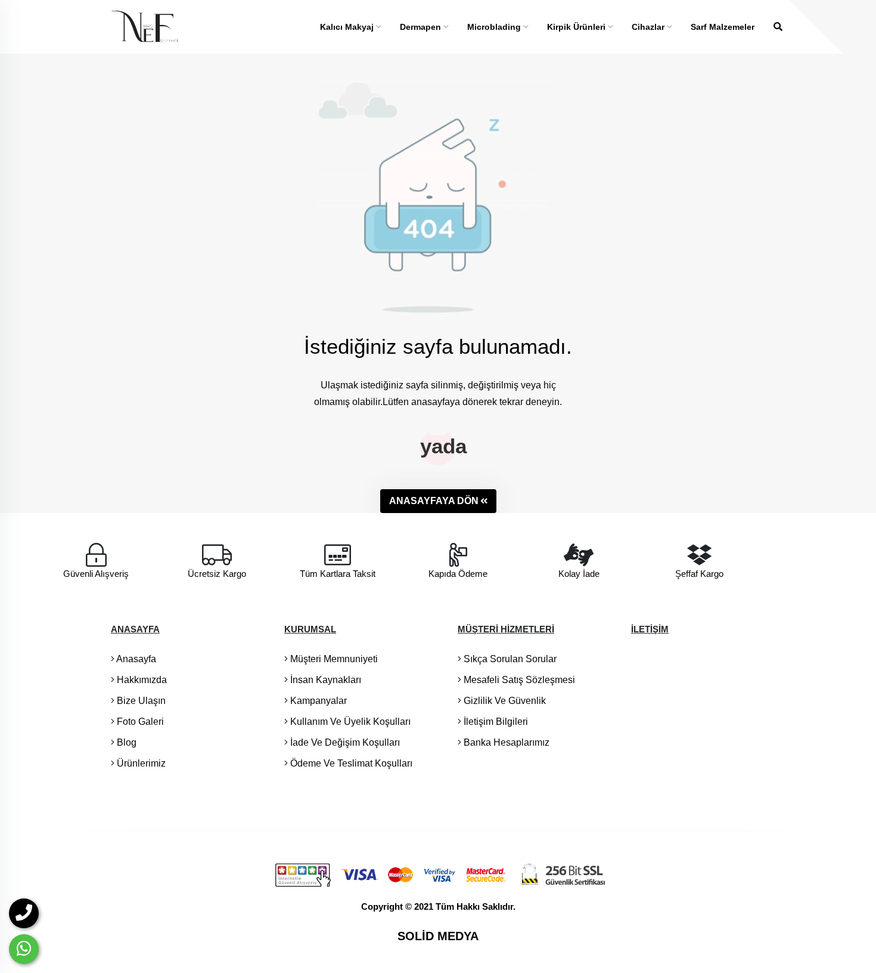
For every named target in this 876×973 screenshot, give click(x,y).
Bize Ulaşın (140, 701)
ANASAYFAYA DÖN (434, 501)
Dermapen (421, 27)
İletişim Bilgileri (494, 721)
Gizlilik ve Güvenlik (503, 701)
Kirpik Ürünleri (577, 27)
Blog (125, 742)
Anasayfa (135, 659)
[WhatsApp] (24, 949)
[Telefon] (24, 913)
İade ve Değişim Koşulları (344, 742)
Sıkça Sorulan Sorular (509, 659)
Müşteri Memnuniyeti (333, 659)
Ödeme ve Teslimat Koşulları (350, 763)
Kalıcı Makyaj (348, 27)
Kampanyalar (317, 701)
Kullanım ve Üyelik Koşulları (349, 721)
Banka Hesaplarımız (505, 742)
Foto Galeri (139, 721)
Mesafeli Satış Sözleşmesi (518, 680)
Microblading (495, 27)
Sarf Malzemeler (722, 27)
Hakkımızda (140, 680)
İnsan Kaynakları (324, 680)
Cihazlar (649, 27)
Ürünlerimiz (140, 763)
